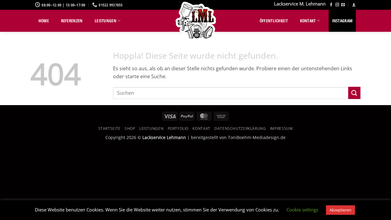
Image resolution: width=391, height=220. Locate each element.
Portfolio (178, 128)
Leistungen (105, 21)
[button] (354, 5)
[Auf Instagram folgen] (337, 5)
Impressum (281, 128)
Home (43, 21)
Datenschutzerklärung (240, 128)
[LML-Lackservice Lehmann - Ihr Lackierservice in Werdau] (195, 21)
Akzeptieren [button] (340, 210)
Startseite (109, 128)
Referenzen (72, 21)
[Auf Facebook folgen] (331, 5)
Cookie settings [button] (302, 210)
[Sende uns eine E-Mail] (343, 5)
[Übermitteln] (354, 93)
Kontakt (308, 21)
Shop (130, 128)
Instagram (342, 21)
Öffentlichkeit (274, 21)
